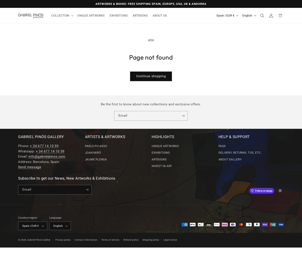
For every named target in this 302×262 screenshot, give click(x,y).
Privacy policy (63, 240)
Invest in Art (162, 166)
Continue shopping (151, 76)
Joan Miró (93, 152)
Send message (29, 167)
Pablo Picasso (96, 146)
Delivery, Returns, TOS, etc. (240, 152)
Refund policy (131, 240)
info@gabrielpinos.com (46, 156)
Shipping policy (151, 240)
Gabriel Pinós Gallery (38, 240)
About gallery (230, 159)
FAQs (222, 146)
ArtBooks (159, 159)
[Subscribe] (183, 116)
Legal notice (170, 240)
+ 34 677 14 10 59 (44, 146)
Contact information (86, 240)
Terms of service (110, 240)
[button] (62, 15)
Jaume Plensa (96, 159)
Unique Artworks (165, 146)
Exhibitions (161, 152)
